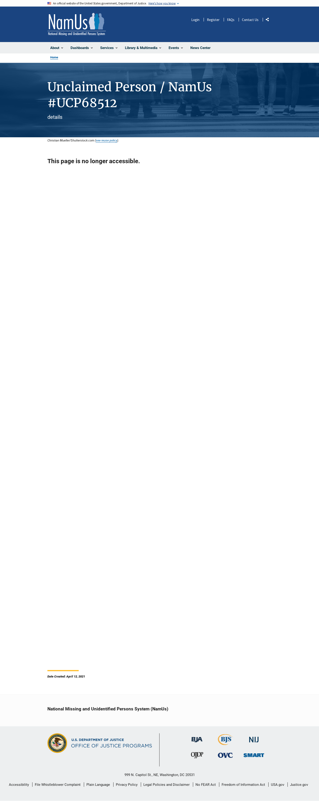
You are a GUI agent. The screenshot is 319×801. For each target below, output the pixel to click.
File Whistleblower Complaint (58, 785)
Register (213, 20)
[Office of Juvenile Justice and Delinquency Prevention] (197, 756)
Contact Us (250, 20)
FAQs (230, 20)
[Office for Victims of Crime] (225, 755)
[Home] (76, 24)
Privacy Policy (127, 785)
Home (54, 57)
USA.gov (277, 785)
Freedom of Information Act (243, 785)
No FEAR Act (205, 785)
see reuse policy (106, 140)
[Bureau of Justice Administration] (196, 737)
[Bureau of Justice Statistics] (225, 743)
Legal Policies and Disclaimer (166, 785)
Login (195, 20)
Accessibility (19, 785)
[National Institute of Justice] (254, 737)
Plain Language (98, 785)
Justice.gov (299, 785)
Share (269, 20)
